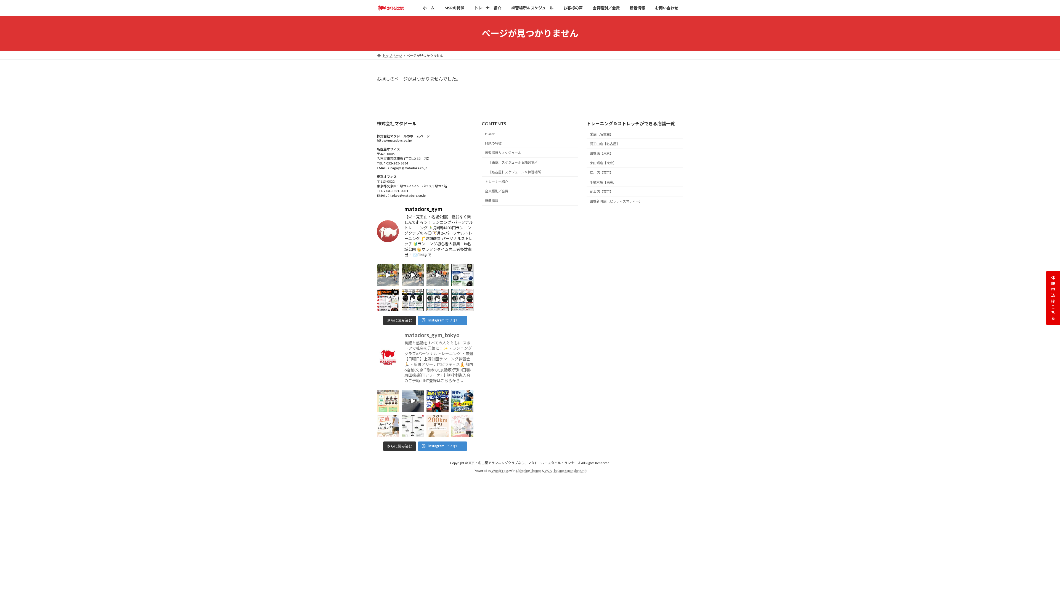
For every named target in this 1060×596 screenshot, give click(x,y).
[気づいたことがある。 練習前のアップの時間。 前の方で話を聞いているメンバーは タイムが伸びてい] (388, 275)
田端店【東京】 (601, 153)
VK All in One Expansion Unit (566, 471)
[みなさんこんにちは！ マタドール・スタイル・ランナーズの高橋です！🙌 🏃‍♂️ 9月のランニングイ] (388, 401)
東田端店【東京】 (603, 163)
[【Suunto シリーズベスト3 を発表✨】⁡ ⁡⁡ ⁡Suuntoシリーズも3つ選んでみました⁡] (437, 300)
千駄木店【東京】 (603, 182)
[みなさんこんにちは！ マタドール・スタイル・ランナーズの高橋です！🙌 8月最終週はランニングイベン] (413, 401)
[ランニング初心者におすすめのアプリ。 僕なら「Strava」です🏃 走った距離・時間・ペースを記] (388, 300)
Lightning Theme (528, 471)
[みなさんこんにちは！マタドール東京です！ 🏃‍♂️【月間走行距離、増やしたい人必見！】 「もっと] (462, 426)
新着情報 (491, 201)
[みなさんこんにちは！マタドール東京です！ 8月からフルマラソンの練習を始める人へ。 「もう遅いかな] (462, 401)
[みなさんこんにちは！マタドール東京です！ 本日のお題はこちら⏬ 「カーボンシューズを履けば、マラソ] (388, 426)
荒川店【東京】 (601, 172)
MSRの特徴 (493, 143)
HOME (490, 133)
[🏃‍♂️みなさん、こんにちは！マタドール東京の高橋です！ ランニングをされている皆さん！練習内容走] (437, 401)
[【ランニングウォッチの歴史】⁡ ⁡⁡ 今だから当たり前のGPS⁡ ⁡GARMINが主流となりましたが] (462, 275)
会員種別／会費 (496, 191)
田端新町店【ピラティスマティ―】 (616, 201)
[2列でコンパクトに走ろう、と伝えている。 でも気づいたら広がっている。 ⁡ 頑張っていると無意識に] (437, 275)
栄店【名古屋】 (601, 134)
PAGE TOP (1032, 573)
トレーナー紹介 (496, 181)
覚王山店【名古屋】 (605, 144)
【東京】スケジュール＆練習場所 (513, 162)
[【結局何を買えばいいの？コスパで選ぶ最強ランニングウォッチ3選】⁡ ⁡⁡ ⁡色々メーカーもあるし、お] (413, 300)
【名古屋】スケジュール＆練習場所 (514, 172)
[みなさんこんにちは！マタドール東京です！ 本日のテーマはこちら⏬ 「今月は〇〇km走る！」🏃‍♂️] (437, 426)
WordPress (500, 471)
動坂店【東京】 (601, 192)
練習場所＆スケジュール (503, 153)
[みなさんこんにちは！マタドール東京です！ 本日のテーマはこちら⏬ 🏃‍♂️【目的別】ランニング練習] (413, 426)
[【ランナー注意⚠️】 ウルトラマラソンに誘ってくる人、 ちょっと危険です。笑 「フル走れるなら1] (413, 275)
